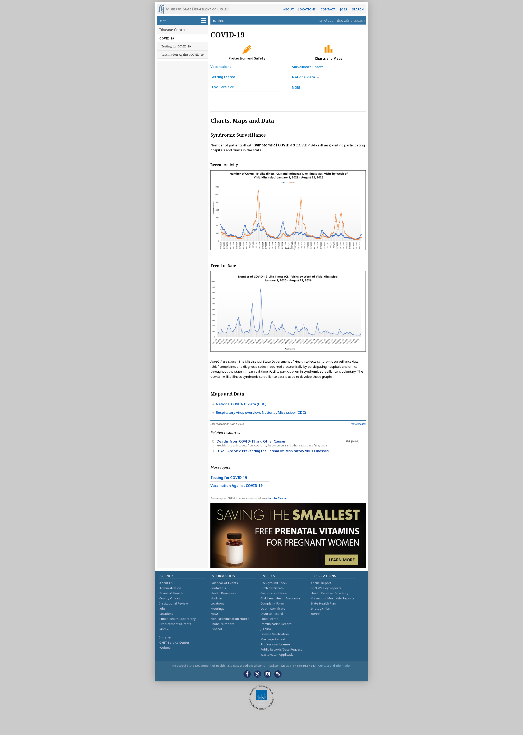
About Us (166, 583)
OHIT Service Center (174, 642)
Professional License (275, 644)
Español (325, 20)
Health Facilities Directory (329, 593)
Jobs (162, 608)
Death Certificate (272, 608)
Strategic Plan (321, 608)
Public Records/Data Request (281, 649)
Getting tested (222, 76)
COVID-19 (166, 38)
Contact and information (334, 666)
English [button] (359, 20)
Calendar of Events (224, 583)
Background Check (273, 583)
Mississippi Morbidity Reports (332, 598)
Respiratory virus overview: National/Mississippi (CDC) (261, 412)
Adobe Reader (278, 498)
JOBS (343, 9)
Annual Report (321, 583)
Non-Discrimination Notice (229, 619)
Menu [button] (164, 20)
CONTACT (328, 9)
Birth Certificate (272, 588)
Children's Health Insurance (280, 598)
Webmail (165, 647)
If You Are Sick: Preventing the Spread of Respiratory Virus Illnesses (273, 450)
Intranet (165, 637)
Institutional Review (173, 603)
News (214, 613)
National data (303, 77)
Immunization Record (276, 624)
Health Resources (223, 593)
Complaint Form (272, 603)
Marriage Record (272, 639)
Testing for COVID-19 (176, 46)
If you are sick (222, 86)
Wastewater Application (277, 654)
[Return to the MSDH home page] (195, 9)
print (221, 20)
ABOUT (288, 9)
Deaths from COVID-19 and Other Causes (251, 441)
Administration (170, 588)
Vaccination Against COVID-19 (182, 54)
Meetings (217, 608)
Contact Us (218, 588)
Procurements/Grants (175, 624)
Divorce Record (271, 613)
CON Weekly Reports (326, 588)
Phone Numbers (222, 624)
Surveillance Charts (308, 66)
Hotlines (216, 598)
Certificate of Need (274, 593)
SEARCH (358, 9)
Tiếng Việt (342, 20)
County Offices (169, 598)
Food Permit (269, 619)
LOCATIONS (307, 9)
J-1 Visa (265, 629)
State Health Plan (323, 603)
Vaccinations (220, 66)
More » (164, 629)
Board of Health (171, 593)
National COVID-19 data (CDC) (241, 404)
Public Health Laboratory (177, 619)
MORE (296, 87)
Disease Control (173, 29)
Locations (166, 613)
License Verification (274, 634)
